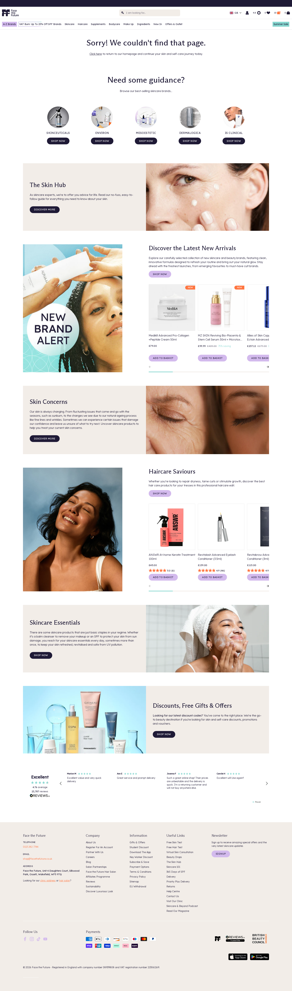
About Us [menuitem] (91, 842)
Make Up (128, 24)
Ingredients (143, 24)
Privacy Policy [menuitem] (138, 876)
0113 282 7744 (30, 846)
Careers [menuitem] (90, 857)
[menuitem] (25, 939)
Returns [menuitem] (170, 886)
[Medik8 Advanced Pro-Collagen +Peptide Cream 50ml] (172, 307)
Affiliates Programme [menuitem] (98, 876)
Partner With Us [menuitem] (94, 852)
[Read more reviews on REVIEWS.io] (40, 796)
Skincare (69, 24)
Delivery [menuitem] (171, 876)
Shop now (58, 140)
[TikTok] (38, 938)
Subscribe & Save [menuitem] (139, 862)
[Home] (217, 938)
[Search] (122, 12)
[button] (61, 783)
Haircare (83, 24)
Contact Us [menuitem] (172, 896)
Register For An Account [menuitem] (99, 847)
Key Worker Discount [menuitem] (141, 857)
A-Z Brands (9, 24)
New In (157, 24)
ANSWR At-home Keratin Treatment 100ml (172, 556)
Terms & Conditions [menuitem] (140, 871)
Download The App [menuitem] (140, 852)
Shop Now (160, 274)
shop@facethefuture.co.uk (37, 858)
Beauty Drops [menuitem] (174, 857)
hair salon (64, 880)
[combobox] (149, 12)
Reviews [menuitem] (90, 881)
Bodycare (114, 24)
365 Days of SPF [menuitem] (175, 871)
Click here (96, 54)
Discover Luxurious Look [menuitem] (99, 891)
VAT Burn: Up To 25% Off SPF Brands (40, 24)
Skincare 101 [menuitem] (173, 866)
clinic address (48, 880)
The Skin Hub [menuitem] (173, 862)
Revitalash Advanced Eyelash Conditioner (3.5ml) (217, 556)
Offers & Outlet (173, 24)
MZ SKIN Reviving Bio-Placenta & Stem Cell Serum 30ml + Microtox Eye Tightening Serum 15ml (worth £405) (219, 338)
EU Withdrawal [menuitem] (138, 886)
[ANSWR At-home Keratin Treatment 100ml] (172, 527)
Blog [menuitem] (88, 862)
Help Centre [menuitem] (173, 891)
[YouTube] (45, 938)
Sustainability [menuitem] (93, 886)
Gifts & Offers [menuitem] (137, 842)
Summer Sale (281, 24)
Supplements (98, 24)
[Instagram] (32, 938)
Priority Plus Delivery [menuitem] (178, 881)
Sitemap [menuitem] (134, 881)
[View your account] (247, 13)
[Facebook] (25, 938)
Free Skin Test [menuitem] (174, 842)
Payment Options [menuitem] (139, 866)
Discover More (44, 209)
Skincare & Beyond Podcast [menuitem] (182, 906)
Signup (221, 853)
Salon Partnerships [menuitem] (96, 866)
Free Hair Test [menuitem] (174, 847)
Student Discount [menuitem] (139, 847)
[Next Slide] (266, 367)
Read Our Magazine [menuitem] (177, 910)
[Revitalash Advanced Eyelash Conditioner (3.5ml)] (221, 527)
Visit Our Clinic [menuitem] (174, 901)
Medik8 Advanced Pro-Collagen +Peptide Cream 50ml (169, 337)
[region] (164, 783)
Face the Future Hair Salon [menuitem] (101, 871)
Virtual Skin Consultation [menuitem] (179, 852)
